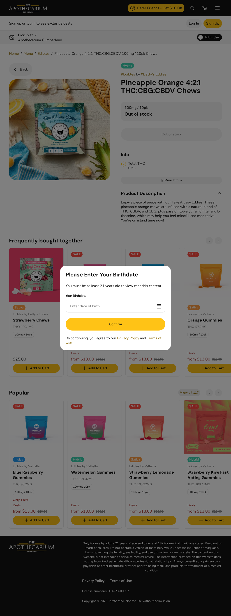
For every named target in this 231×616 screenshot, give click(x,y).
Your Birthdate (76, 296)
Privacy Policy (128, 338)
